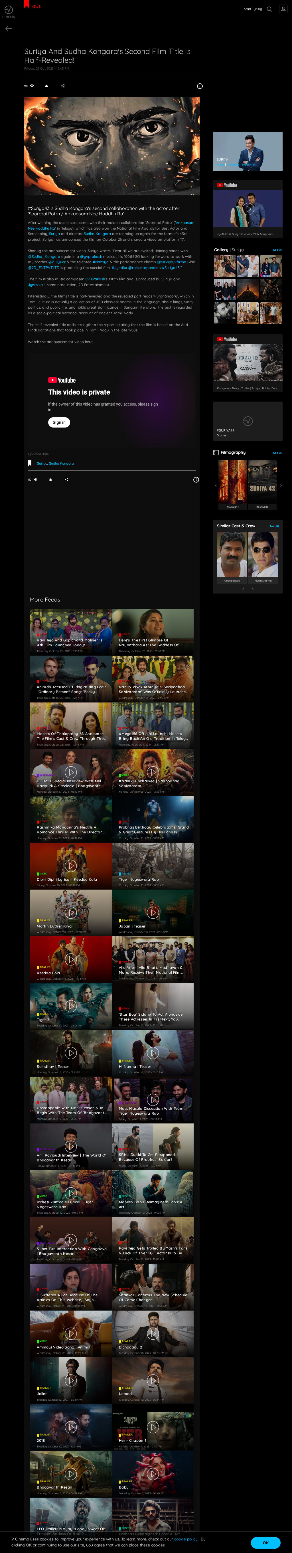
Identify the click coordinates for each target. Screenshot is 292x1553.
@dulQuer (57, 262)
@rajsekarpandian (144, 267)
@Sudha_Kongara (44, 256)
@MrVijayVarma (171, 262)
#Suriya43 (171, 267)
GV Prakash (95, 279)
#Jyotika (119, 267)
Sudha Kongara (97, 233)
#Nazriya (101, 262)
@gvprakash (91, 256)
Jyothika (35, 284)
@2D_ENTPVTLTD (43, 267)
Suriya (55, 233)
